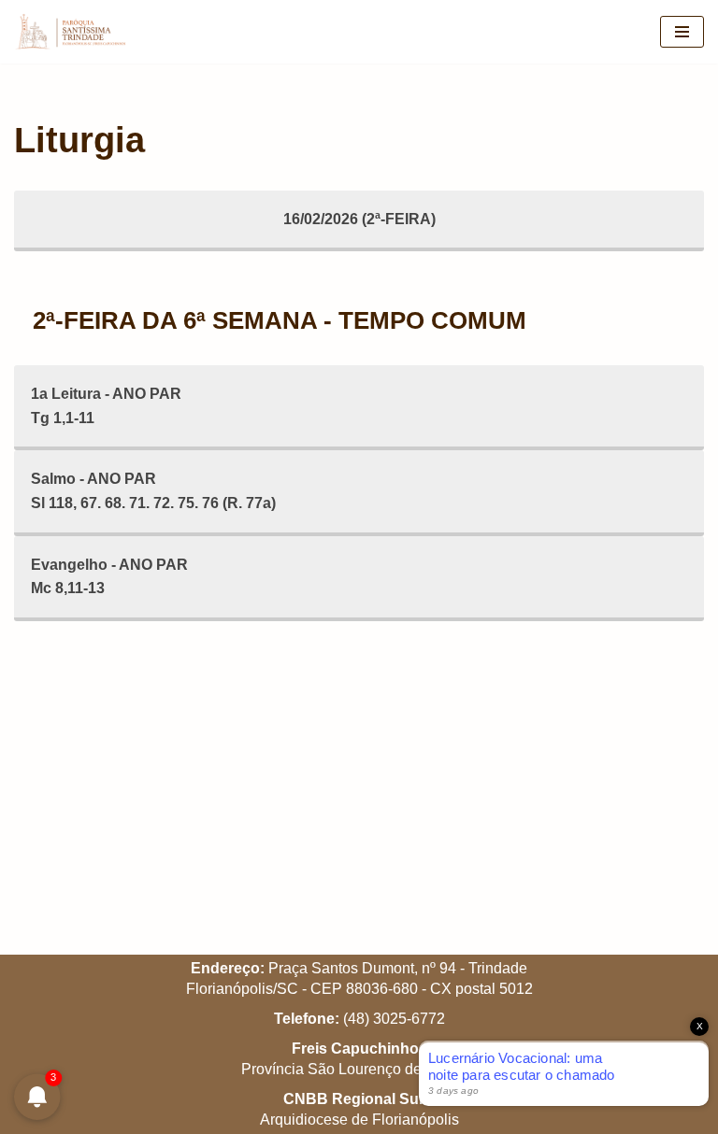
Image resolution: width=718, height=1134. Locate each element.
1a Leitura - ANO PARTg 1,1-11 (106, 406)
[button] (678, 26)
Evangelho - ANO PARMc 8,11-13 (109, 577)
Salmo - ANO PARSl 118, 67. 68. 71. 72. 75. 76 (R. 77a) (153, 491)
